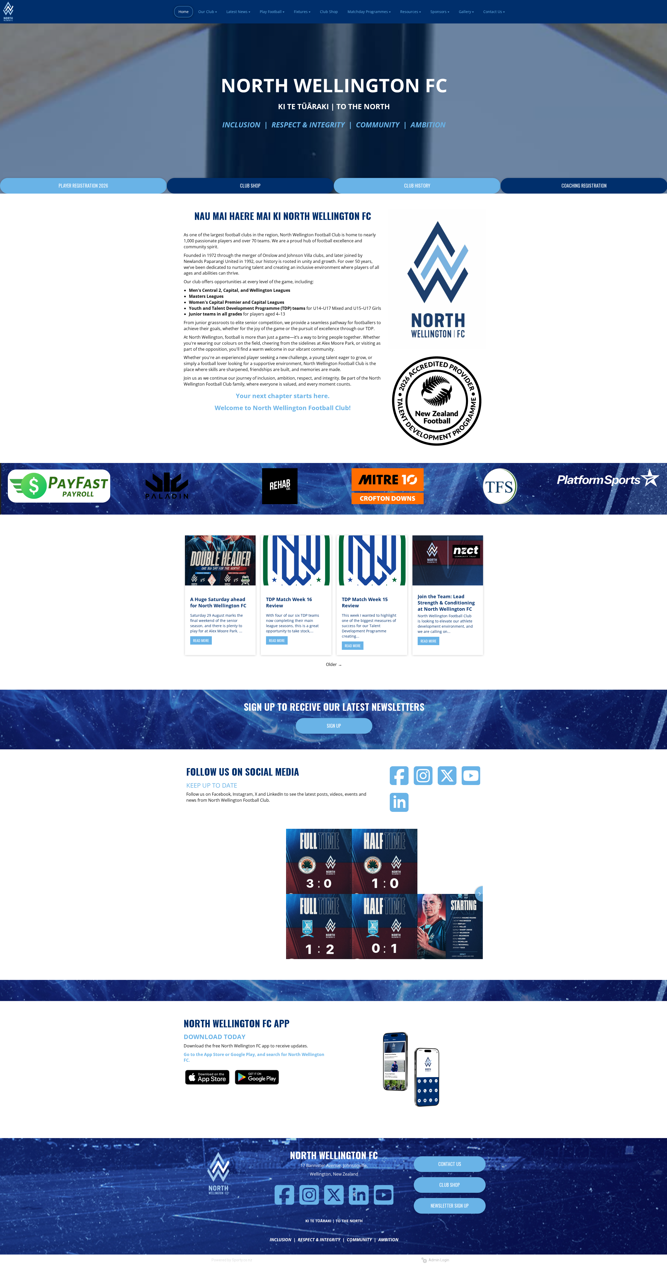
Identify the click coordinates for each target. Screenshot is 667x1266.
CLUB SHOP (250, 185)
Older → (334, 664)
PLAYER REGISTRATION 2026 (83, 185)
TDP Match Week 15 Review (365, 602)
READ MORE (201, 640)
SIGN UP (334, 725)
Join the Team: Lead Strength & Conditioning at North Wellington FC (446, 602)
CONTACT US (449, 1163)
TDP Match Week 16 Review (289, 602)
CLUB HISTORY (417, 185)
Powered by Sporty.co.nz (232, 1260)
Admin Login (438, 1260)
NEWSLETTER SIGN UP (450, 1205)
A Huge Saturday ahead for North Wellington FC (218, 602)
